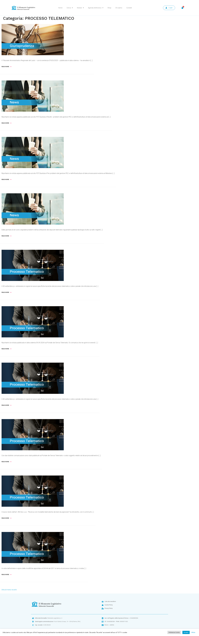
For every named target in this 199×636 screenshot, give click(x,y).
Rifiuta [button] (193, 632)
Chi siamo (118, 8)
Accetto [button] (186, 632)
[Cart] (182, 7)
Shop (109, 8)
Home (60, 8)
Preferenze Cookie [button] (174, 632)
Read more (7, 66)
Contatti (129, 8)
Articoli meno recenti (9, 590)
